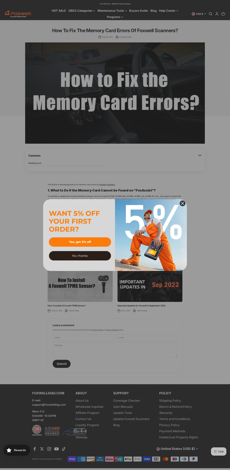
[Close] (182, 203)
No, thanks (80, 255)
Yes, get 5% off (80, 242)
